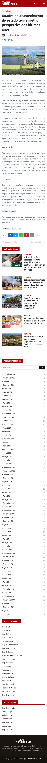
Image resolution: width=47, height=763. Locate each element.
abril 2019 (24, 539)
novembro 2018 (24, 557)
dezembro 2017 (24, 596)
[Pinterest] (26, 235)
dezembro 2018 (24, 553)
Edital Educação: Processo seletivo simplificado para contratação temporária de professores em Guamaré (34, 263)
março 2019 (24, 543)
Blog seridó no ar (8, 659)
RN (20, 229)
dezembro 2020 (24, 467)
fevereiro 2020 (24, 503)
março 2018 (24, 586)
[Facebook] (5, 40)
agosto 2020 (24, 482)
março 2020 (24, 500)
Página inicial (7, 11)
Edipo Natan (6, 681)
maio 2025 (24, 389)
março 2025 (24, 392)
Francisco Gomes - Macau (12, 656)
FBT (40, 759)
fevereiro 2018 (24, 589)
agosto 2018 (24, 568)
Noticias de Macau (9, 688)
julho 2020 (24, 485)
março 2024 (24, 406)
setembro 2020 (24, 478)
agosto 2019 (24, 525)
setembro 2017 (24, 607)
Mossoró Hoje (7, 631)
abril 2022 (24, 446)
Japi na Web (6, 726)
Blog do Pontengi (8, 648)
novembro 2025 (24, 378)
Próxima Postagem (37, 242)
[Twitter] (9, 40)
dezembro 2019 (24, 510)
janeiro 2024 (24, 410)
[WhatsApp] (12, 40)
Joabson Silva (7, 719)
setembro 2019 (24, 521)
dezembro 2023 (24, 414)
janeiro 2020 (24, 507)
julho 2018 (24, 571)
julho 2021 (24, 453)
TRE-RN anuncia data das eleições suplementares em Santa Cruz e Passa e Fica (33, 341)
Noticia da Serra (8, 677)
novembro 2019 (24, 514)
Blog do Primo (7, 634)
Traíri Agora (6, 670)
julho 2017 (24, 614)
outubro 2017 (24, 603)
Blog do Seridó (7, 663)
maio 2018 (24, 578)
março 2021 (24, 457)
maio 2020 (24, 492)
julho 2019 (24, 528)
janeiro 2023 (24, 435)
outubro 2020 (24, 475)
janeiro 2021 (24, 464)
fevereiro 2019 (24, 546)
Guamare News (7, 673)
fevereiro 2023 (24, 432)
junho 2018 (24, 575)
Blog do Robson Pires (10, 645)
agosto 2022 (24, 442)
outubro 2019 (24, 518)
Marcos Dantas (7, 638)
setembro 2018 (24, 564)
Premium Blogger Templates (25, 759)
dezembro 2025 (24, 374)
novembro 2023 (24, 417)
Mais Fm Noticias (8, 691)
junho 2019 (24, 532)
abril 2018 (24, 582)
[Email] (32, 235)
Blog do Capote (7, 652)
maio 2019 (24, 535)
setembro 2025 (24, 385)
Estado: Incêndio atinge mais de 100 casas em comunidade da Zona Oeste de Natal (34, 284)
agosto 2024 (24, 399)
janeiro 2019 (24, 550)
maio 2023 (24, 428)
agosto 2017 (24, 611)
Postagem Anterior (10, 242)
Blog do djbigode (8, 684)
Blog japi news (7, 730)
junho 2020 (24, 489)
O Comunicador (8, 666)
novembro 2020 (24, 471)
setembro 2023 (24, 424)
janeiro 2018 (24, 593)
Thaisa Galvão (7, 641)
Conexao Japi (7, 712)
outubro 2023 (24, 421)
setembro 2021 (24, 450)
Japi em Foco (7, 715)
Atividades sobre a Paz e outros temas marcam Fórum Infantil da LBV (34, 321)
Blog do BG (6, 627)
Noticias (15, 229)
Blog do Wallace (8, 695)
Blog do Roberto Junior (10, 722)
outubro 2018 (24, 560)
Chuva (15, 11)
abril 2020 (24, 496)
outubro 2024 (24, 396)
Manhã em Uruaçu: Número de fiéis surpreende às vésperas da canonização (32, 303)
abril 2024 (24, 403)
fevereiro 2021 (24, 460)
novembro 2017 (24, 600)
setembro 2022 (24, 439)
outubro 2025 (24, 381)
